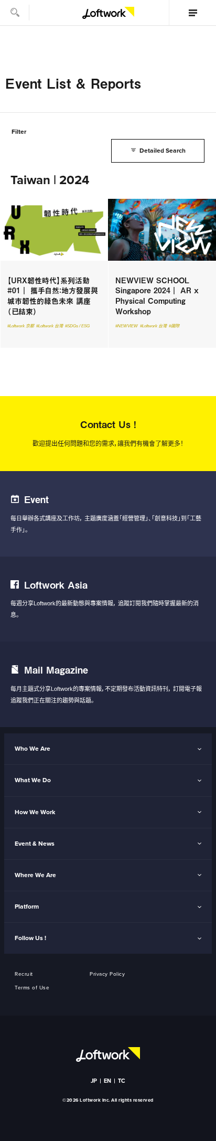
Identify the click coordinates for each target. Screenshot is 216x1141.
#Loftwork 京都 (20, 326)
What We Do (33, 780)
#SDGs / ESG (77, 326)
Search (14, 12)
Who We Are (32, 748)
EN (108, 1081)
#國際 (174, 326)
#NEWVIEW (126, 326)
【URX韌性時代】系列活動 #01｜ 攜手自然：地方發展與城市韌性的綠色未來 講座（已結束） (54, 273)
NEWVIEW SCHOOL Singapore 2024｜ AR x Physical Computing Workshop (162, 273)
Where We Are (35, 875)
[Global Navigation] (192, 12)
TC (122, 1081)
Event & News (35, 843)
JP (94, 1081)
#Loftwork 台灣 (49, 326)
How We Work (35, 812)
